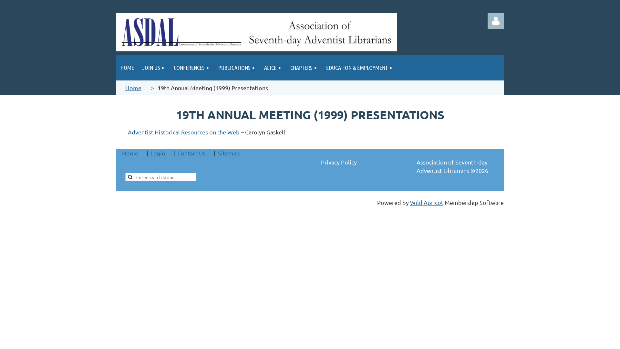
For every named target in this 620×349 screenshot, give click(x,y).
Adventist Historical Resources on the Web (184, 132)
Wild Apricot (426, 202)
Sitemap (229, 153)
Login (157, 153)
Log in (496, 21)
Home (133, 87)
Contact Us (191, 153)
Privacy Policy (339, 162)
